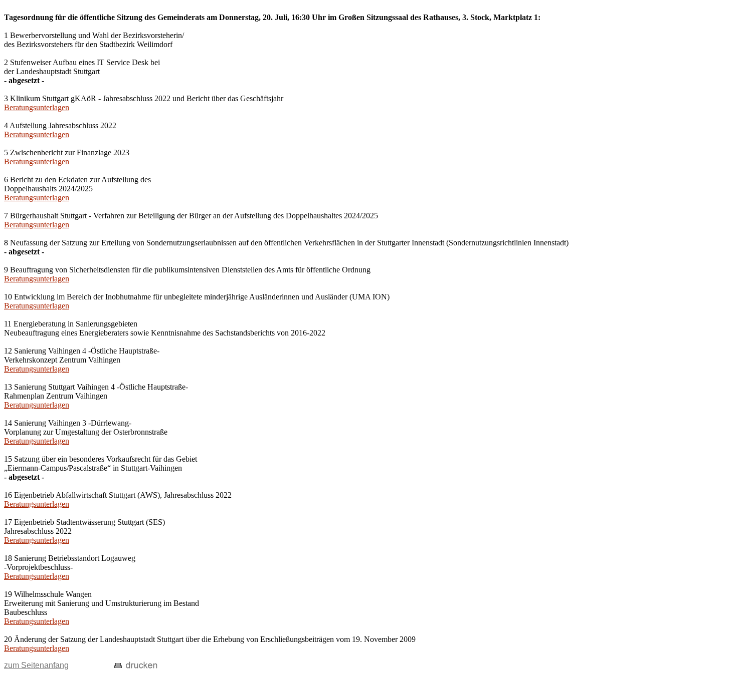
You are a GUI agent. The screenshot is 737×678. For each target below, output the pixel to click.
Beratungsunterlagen (36, 107)
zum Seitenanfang (36, 665)
